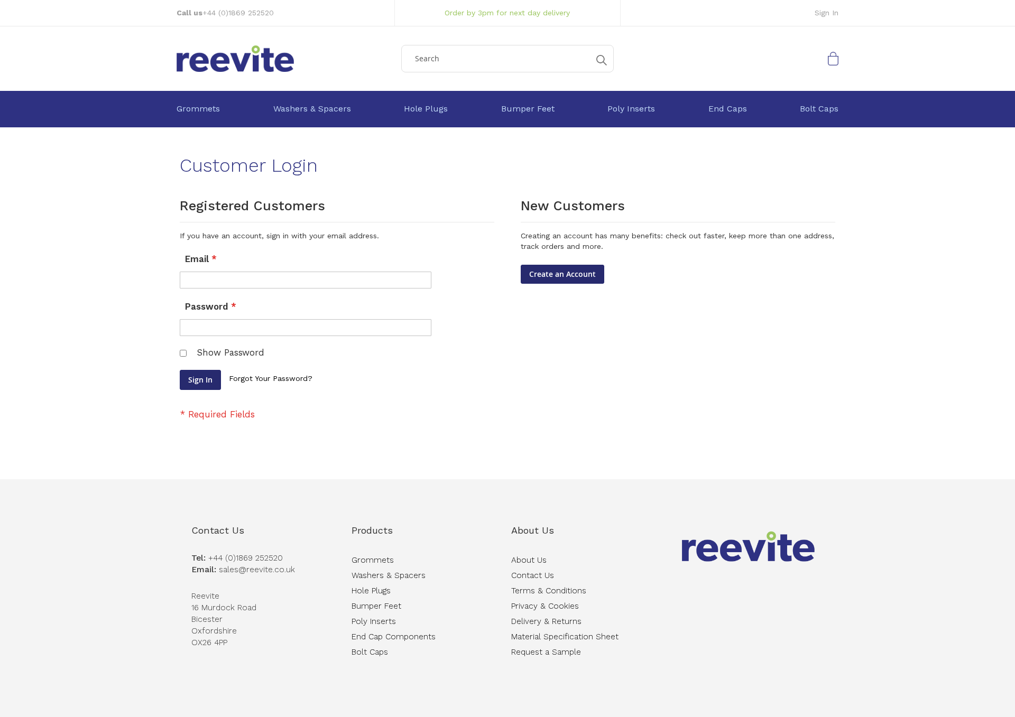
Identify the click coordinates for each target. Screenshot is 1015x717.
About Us (532, 530)
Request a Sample (546, 652)
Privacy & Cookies (545, 606)
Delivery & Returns (546, 621)
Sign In (826, 12)
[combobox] (507, 58)
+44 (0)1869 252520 (238, 12)
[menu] (507, 109)
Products (372, 530)
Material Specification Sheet (565, 636)
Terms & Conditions (548, 590)
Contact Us (217, 530)
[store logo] (285, 58)
